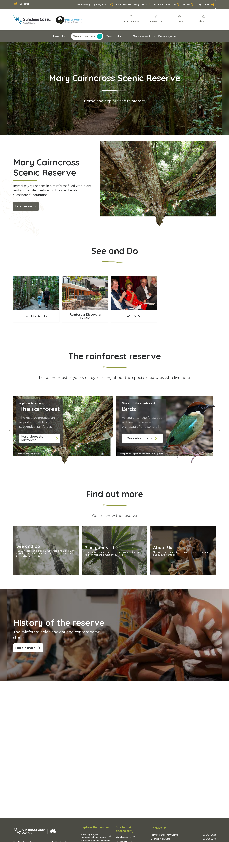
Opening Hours (100, 4)
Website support (123, 837)
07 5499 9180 (209, 839)
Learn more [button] (23, 206)
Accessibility (83, 4)
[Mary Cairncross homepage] (54, 19)
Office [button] (186, 4)
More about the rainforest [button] (32, 438)
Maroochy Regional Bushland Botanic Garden (93, 835)
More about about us (164, 528)
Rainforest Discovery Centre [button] (131, 4)
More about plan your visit (99, 528)
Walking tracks (36, 277)
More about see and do (28, 528)
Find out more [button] (25, 648)
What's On (134, 277)
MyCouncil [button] (203, 4)
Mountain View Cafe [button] (165, 4)
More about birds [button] (139, 438)
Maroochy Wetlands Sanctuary (96, 840)
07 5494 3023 (209, 835)
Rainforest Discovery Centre (85, 277)
